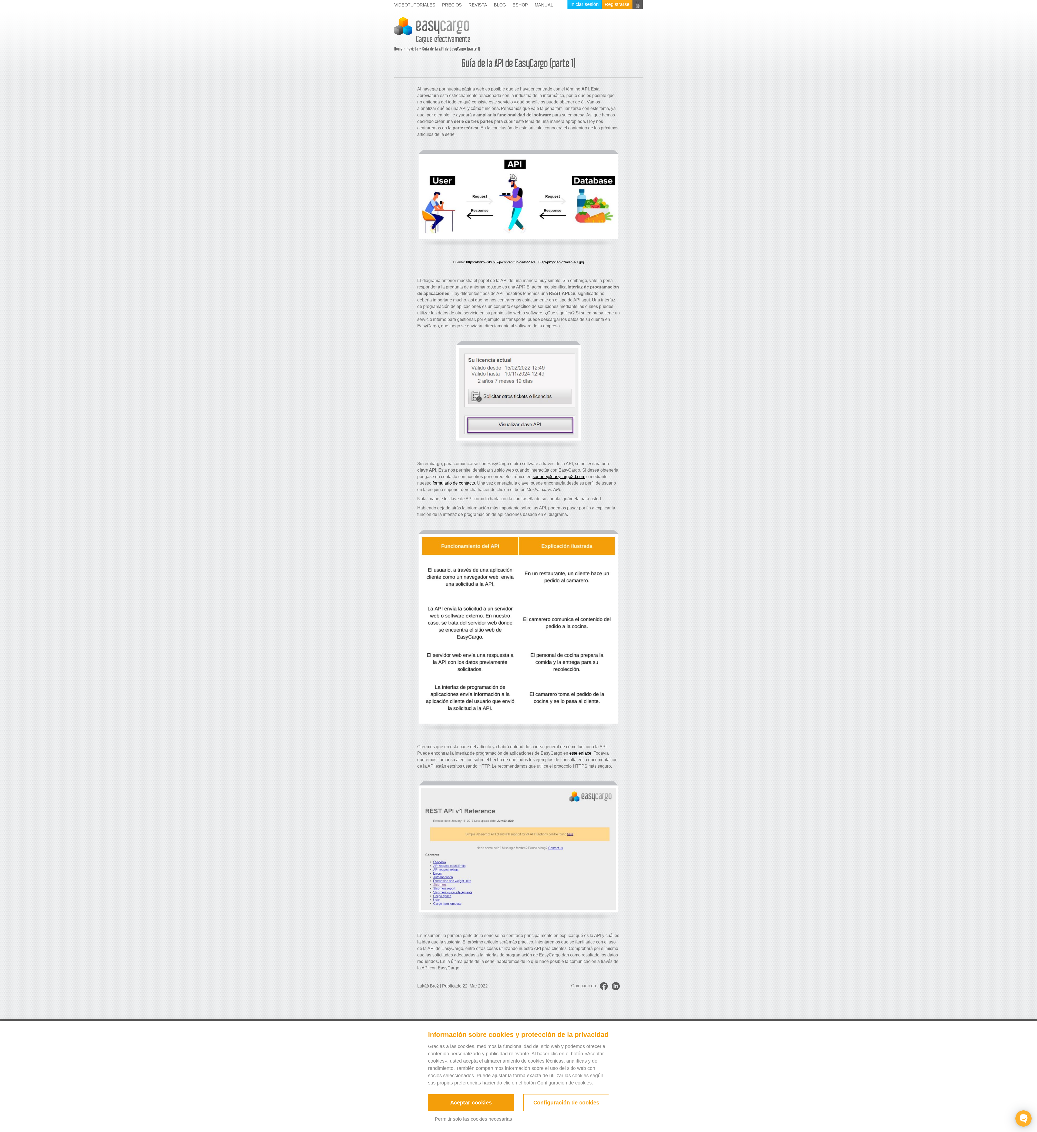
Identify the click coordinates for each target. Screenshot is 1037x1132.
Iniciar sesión (584, 4)
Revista (412, 49)
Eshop (520, 5)
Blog (500, 5)
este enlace (580, 753)
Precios (452, 5)
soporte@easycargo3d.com (559, 476)
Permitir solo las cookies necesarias (473, 1119)
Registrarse (617, 4)
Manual (544, 5)
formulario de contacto (454, 483)
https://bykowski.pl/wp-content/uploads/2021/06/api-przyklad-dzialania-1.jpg (525, 262)
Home (398, 49)
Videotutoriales (414, 5)
